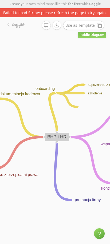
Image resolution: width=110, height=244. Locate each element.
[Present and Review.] (46, 25)
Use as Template (80, 25)
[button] (99, 233)
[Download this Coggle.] (57, 25)
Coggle (95, 4)
